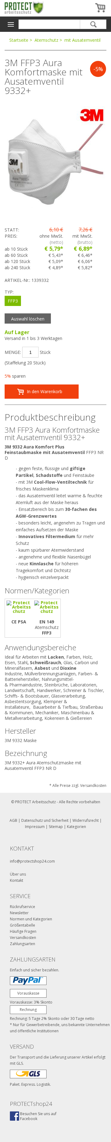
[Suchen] (93, 24)
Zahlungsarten (22, 943)
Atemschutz (46, 40)
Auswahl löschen (27, 319)
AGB (13, 820)
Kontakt (16, 880)
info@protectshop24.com (32, 861)
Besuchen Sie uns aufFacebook (38, 1116)
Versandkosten (23, 937)
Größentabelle (22, 925)
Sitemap (56, 826)
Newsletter (19, 912)
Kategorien (76, 826)
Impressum (35, 826)
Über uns (18, 874)
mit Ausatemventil (82, 40)
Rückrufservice (22, 906)
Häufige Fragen (23, 931)
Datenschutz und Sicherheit (44, 820)
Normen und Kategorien (31, 919)
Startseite (18, 40)
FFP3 (13, 301)
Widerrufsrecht (85, 820)
